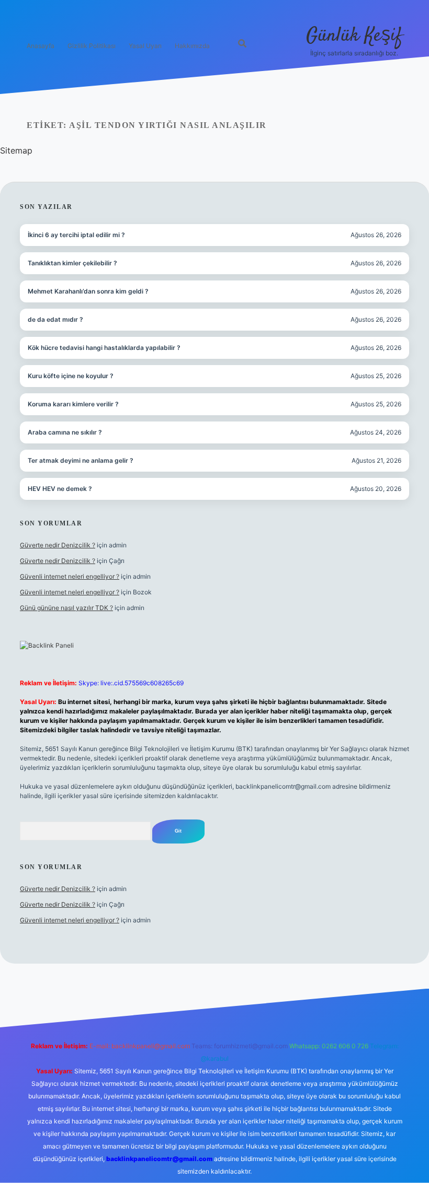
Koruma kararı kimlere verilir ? (73, 404)
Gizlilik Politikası (91, 46)
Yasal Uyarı (145, 46)
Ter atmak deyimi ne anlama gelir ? (80, 460)
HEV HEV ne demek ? (60, 489)
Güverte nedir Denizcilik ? (57, 545)
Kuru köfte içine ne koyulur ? (71, 376)
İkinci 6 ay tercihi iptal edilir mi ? (76, 235)
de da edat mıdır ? (55, 319)
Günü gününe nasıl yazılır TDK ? (66, 608)
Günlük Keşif (354, 36)
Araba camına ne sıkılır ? (65, 432)
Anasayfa (40, 46)
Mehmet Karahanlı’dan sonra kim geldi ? (88, 291)
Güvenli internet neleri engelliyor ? (69, 576)
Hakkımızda (192, 46)
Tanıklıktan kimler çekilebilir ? (72, 263)
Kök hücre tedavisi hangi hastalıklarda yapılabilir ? (104, 348)
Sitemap (16, 150)
